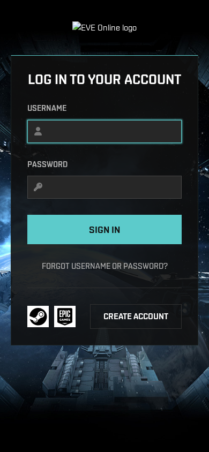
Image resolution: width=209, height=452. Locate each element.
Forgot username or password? (105, 265)
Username (46, 108)
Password (47, 164)
